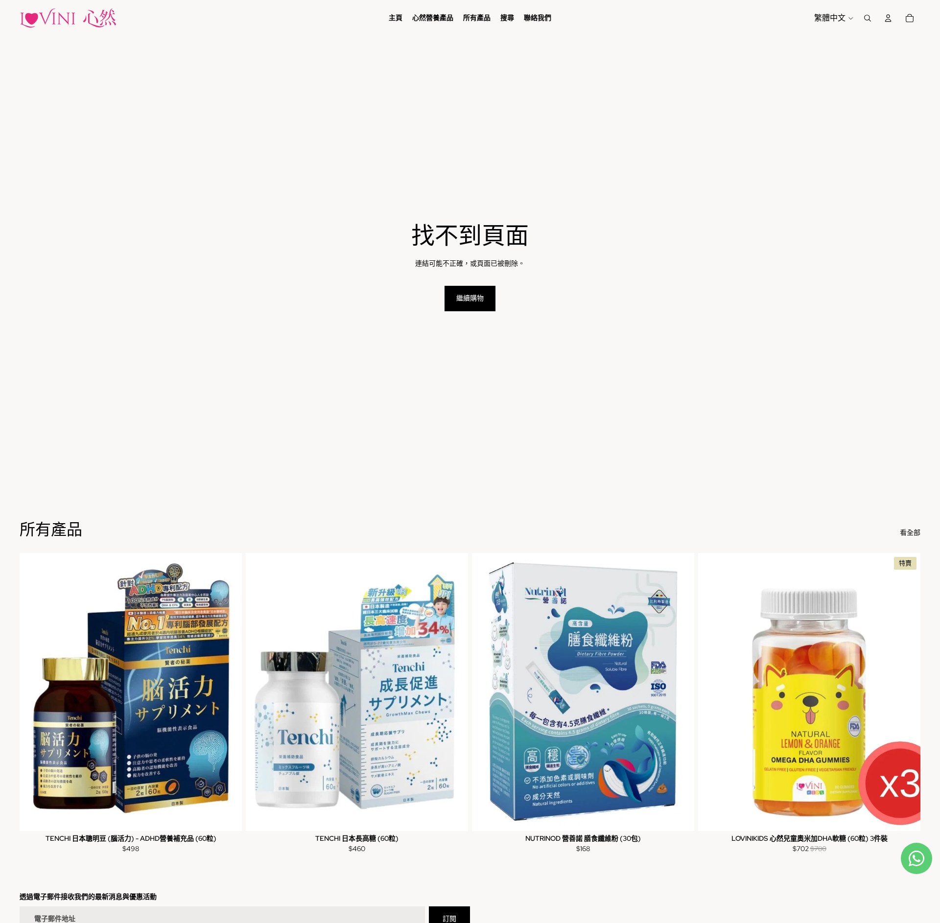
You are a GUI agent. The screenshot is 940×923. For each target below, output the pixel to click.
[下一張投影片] (905, 692)
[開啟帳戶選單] (888, 18)
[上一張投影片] (713, 692)
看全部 (910, 532)
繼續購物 (470, 298)
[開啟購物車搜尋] (867, 18)
